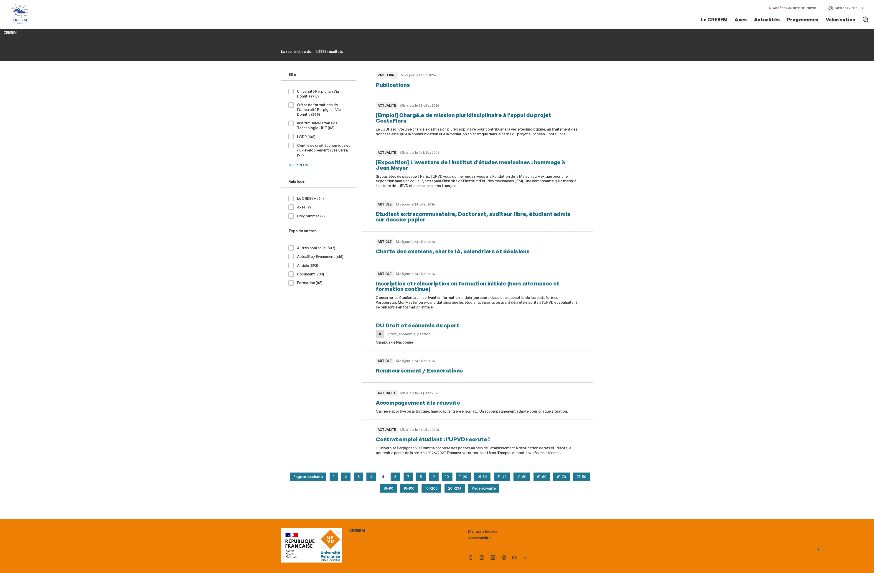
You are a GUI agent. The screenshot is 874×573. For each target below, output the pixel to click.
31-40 (502, 476)
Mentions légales (482, 531)
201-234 (454, 488)
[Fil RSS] (525, 558)
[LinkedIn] (492, 558)
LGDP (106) (308, 136)
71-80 (581, 476)
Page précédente (308, 476)
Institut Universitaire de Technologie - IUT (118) (323, 125)
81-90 (388, 488)
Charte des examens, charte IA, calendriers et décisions (453, 251)
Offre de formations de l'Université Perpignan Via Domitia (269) (319, 110)
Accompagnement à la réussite (418, 402)
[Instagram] (482, 558)
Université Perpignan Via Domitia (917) (318, 93)
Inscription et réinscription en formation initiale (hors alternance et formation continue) (467, 286)
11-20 (463, 476)
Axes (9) (306, 207)
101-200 (431, 488)
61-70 (561, 476)
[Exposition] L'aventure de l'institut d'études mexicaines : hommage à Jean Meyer (470, 165)
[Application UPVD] (471, 558)
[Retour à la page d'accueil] (19, 14)
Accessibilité (479, 538)
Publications (393, 84)
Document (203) (312, 274)
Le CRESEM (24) (312, 198)
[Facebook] (503, 558)
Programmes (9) (312, 215)
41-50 (521, 476)
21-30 (482, 476)
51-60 (541, 476)
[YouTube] (514, 558)
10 (447, 476)
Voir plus (298, 165)
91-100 (409, 488)
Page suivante (484, 488)
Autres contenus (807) (318, 247)
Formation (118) (311, 282)
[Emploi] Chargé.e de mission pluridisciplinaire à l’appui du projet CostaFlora (463, 118)
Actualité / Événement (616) (322, 256)
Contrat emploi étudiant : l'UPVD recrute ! (433, 439)
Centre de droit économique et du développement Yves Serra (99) (323, 150)
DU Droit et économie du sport (417, 325)
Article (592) (309, 265)
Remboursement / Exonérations (419, 370)
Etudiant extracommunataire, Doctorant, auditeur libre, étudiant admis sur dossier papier (473, 217)
